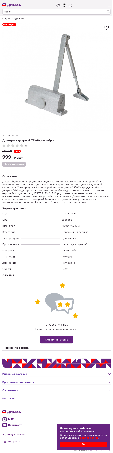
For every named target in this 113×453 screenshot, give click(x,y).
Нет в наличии (14, 164)
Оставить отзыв (56, 339)
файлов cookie (89, 437)
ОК (83, 444)
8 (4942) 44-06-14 (13, 434)
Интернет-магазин (14, 374)
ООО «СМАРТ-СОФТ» (100, 450)
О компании (10, 390)
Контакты (8, 398)
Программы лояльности (18, 382)
